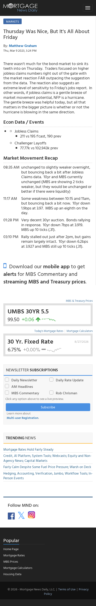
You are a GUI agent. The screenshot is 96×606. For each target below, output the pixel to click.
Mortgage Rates (14, 555)
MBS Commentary (25, 393)
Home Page (11, 549)
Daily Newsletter (24, 380)
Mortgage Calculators (80, 331)
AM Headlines (22, 386)
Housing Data (12, 574)
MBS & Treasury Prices (79, 300)
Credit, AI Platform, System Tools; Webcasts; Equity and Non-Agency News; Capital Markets (47, 458)
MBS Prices (10, 561)
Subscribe (48, 407)
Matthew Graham (23, 45)
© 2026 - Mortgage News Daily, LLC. (31, 589)
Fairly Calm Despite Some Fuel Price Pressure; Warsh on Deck (47, 466)
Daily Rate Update (69, 380)
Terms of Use (66, 589)
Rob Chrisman (66, 393)
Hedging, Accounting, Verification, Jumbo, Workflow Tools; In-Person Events (47, 476)
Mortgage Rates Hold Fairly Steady (28, 449)
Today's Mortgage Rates (48, 331)
